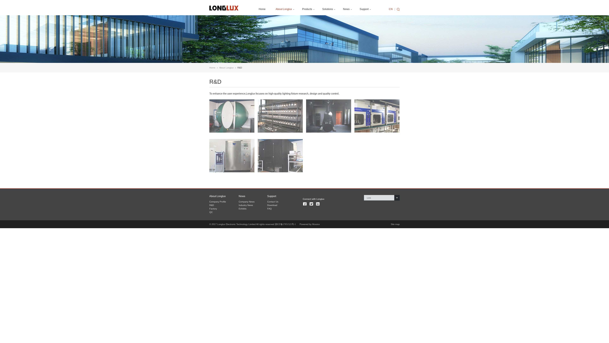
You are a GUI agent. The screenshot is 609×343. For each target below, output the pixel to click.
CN (391, 9)
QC (211, 212)
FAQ (269, 208)
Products (307, 9)
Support (364, 9)
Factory (213, 208)
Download (272, 205)
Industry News (246, 205)
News (346, 9)
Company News (247, 201)
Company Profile (217, 201)
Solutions (327, 9)
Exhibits (242, 208)
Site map (395, 224)
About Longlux (284, 9)
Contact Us (272, 201)
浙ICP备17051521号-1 (285, 224)
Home (262, 9)
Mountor (316, 224)
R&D (239, 67)
